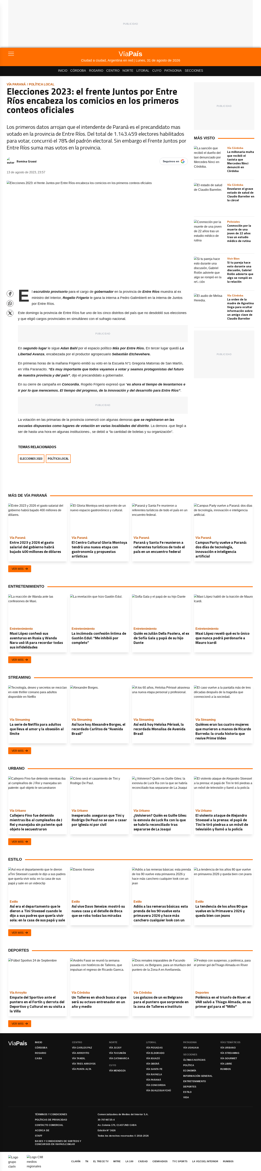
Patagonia (173, 70)
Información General (198, 1076)
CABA (38, 1058)
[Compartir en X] (10, 313)
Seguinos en (171, 161)
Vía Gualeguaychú (158, 1090)
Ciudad (143, 1161)
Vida (186, 1097)
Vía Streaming (229, 1053)
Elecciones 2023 (31, 458)
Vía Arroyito (80, 1053)
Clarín (75, 1161)
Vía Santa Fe (154, 1069)
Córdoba (78, 70)
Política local (41, 84)
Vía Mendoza (117, 1070)
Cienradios (160, 1161)
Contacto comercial (49, 1125)
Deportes (189, 1086)
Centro (112, 70)
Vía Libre (226, 1063)
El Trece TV (101, 1161)
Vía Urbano (228, 1047)
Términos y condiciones (51, 1114)
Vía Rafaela (154, 1074)
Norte (127, 70)
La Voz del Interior (205, 1161)
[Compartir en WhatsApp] (10, 303)
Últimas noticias (194, 1060)
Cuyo (156, 70)
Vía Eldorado (155, 1053)
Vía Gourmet (228, 1058)
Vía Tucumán (117, 1053)
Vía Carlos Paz (82, 1047)
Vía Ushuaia (191, 1047)
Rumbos (225, 1069)
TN (86, 1161)
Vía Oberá (153, 1063)
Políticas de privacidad (51, 1119)
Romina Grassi (26, 161)
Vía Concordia (156, 1085)
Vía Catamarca (119, 1058)
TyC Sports (179, 1161)
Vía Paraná (16, 84)
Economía (189, 1070)
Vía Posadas (154, 1047)
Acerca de (42, 1130)
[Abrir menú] (44, 54)
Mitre (117, 1161)
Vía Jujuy (115, 1047)
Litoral (142, 70)
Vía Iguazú (153, 1058)
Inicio (62, 70)
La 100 (130, 1161)
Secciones (194, 70)
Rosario (96, 70)
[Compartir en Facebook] (10, 293)
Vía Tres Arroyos (84, 1063)
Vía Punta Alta (81, 1069)
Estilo (187, 1092)
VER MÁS (18, 568)
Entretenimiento (194, 1081)
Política (188, 1065)
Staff (38, 1135)
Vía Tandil (78, 1058)
